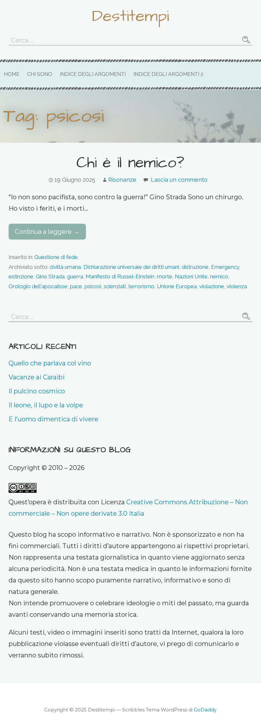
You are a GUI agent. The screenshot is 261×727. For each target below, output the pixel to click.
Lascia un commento (179, 179)
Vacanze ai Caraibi (37, 377)
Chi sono (39, 74)
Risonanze (122, 179)
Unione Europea (177, 286)
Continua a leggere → (47, 231)
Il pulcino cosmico (37, 391)
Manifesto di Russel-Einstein (120, 276)
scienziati (115, 286)
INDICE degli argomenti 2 (168, 74)
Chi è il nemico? (130, 163)
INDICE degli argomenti (93, 74)
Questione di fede (56, 257)
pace (76, 286)
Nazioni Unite (191, 276)
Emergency (225, 267)
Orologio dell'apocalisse (38, 286)
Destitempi (130, 16)
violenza (237, 286)
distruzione (195, 267)
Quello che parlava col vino (50, 363)
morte (164, 276)
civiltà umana (65, 267)
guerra (75, 276)
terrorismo (141, 286)
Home (11, 74)
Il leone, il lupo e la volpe (46, 405)
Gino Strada (50, 276)
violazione (211, 286)
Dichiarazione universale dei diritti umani (131, 267)
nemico (219, 276)
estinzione (21, 276)
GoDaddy (205, 710)
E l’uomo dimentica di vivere (53, 419)
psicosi (93, 286)
